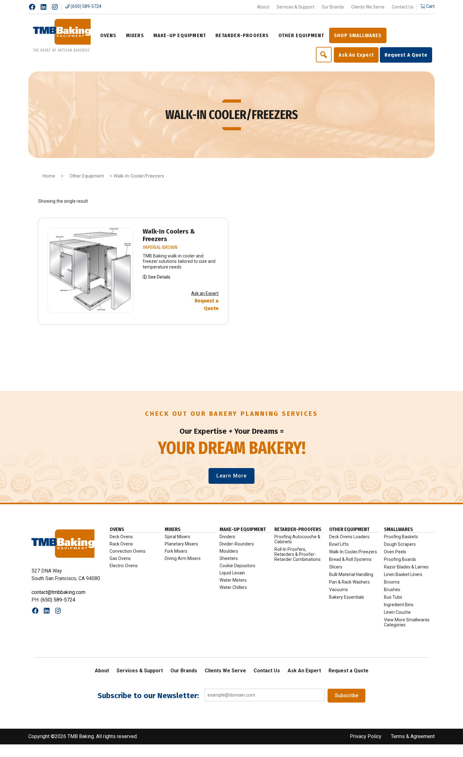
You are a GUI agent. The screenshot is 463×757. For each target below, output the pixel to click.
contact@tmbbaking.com (58, 592)
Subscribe (346, 695)
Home (49, 176)
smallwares (398, 529)
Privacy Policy (365, 736)
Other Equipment (87, 176)
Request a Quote (207, 304)
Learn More (231, 476)
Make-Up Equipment (243, 529)
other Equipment (349, 529)
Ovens (117, 529)
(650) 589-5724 (85, 6)
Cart (430, 6)
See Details (158, 277)
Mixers (172, 529)
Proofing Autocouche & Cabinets (297, 539)
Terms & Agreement (413, 736)
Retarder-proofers (297, 529)
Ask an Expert (205, 293)
